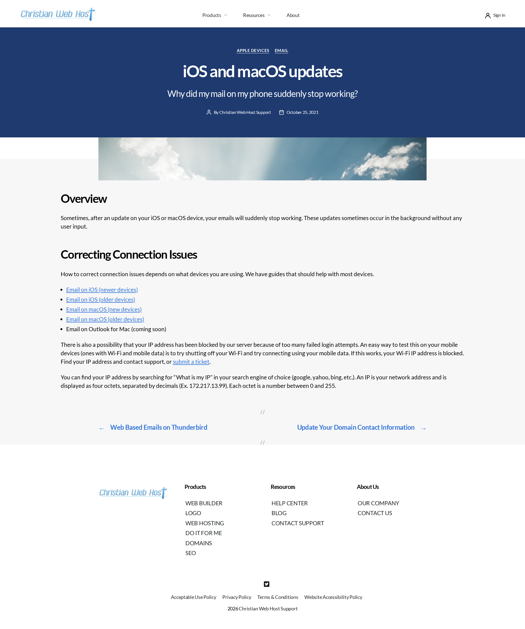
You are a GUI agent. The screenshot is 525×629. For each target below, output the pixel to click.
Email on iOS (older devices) (100, 299)
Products (211, 15)
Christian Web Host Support (245, 112)
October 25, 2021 (303, 112)
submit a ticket (191, 361)
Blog (279, 512)
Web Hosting (204, 523)
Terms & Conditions (277, 597)
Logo (193, 512)
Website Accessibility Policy (333, 597)
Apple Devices (253, 50)
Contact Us (375, 512)
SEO (190, 552)
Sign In (499, 15)
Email (281, 50)
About (293, 15)
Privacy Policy (236, 597)
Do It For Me (203, 532)
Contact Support (298, 523)
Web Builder (204, 503)
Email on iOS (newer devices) (102, 289)
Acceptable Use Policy (193, 597)
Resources (254, 15)
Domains (198, 542)
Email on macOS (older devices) (105, 319)
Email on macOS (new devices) (104, 309)
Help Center (290, 503)
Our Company (378, 503)
